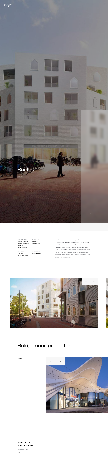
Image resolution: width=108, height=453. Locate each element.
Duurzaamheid (52, 5)
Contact (102, 5)
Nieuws (84, 5)
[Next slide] (94, 281)
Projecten (75, 5)
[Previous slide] (86, 281)
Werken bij (93, 5)
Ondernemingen (64, 5)
